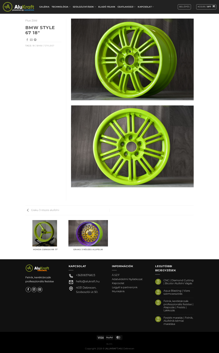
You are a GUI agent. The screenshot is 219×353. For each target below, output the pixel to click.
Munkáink (118, 291)
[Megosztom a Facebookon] (27, 39)
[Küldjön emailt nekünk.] (39, 289)
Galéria (44, 7)
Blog (109, 344)
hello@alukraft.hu (88, 281)
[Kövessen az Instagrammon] (34, 289)
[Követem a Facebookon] (28, 289)
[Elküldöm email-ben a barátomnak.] (31, 39)
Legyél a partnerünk (124, 287)
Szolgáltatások (83, 7)
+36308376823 (85, 275)
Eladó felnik (106, 7)
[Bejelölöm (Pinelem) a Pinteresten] (35, 39)
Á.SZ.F (116, 275)
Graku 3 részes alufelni (44, 210)
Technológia (60, 7)
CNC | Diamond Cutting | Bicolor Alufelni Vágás (179, 282)
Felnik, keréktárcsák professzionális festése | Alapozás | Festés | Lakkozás (178, 306)
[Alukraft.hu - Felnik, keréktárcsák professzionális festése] (18, 7)
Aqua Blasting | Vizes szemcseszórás (177, 292)
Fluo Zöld (31, 20)
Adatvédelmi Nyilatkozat (127, 279)
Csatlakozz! (125, 7)
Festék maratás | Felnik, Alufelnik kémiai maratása (178, 320)
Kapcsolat (145, 7)
